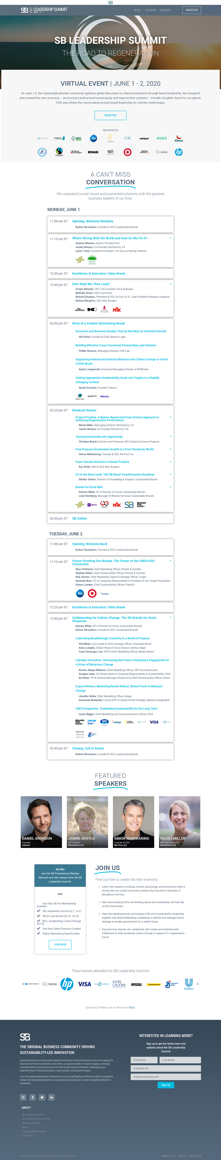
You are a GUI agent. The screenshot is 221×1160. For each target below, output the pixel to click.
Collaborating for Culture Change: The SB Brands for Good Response (114, 619)
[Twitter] (42, 1097)
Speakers (165, 10)
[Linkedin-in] (51, 1097)
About (137, 10)
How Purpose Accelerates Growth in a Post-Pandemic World (115, 449)
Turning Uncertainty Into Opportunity (99, 436)
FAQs (131, 1007)
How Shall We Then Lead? (91, 284)
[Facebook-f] (32, 1097)
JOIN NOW (60, 944)
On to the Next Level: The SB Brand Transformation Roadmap (115, 474)
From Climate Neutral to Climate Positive (102, 462)
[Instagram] (23, 1097)
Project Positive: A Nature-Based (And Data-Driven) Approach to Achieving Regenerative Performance (117, 419)
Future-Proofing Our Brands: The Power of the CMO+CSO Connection (113, 562)
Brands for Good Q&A (89, 487)
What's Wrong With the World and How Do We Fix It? (109, 238)
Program (150, 10)
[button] (121, 238)
